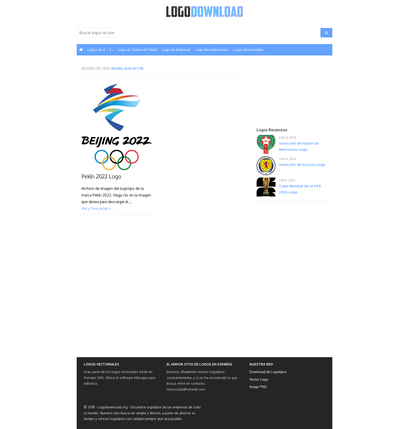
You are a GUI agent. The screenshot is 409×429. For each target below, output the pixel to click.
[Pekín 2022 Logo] (116, 127)
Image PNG (258, 387)
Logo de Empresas (176, 50)
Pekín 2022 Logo (101, 176)
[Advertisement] (283, 92)
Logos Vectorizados (248, 50)
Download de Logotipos (268, 372)
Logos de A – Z (99, 50)
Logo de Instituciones (211, 50)
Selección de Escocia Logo (302, 164)
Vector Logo (258, 379)
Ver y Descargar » (96, 208)
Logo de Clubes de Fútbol (137, 50)
